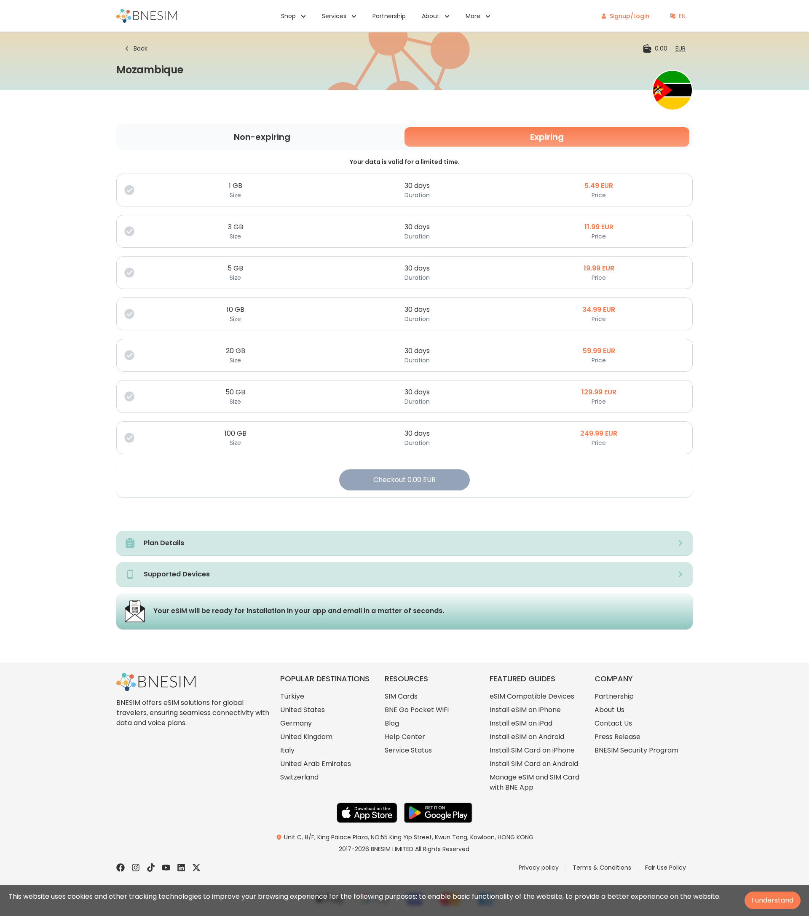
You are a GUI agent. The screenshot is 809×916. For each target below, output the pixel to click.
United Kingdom (306, 737)
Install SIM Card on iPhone (532, 750)
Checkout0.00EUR (404, 480)
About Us (609, 710)
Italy (287, 750)
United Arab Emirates (315, 764)
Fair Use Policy (665, 867)
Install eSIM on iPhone (525, 710)
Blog (392, 723)
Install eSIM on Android (527, 737)
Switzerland (299, 777)
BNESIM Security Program (636, 750)
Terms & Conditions (602, 867)
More (473, 16)
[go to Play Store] (438, 813)
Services (334, 16)
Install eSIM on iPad (521, 723)
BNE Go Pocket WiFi (417, 710)
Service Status (408, 750)
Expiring (547, 137)
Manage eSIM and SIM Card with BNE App (534, 782)
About (430, 16)
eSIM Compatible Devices (532, 696)
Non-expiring (262, 137)
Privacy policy (539, 867)
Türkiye (292, 696)
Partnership (389, 16)
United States (302, 710)
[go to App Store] (367, 813)
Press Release (617, 737)
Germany (296, 723)
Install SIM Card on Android (534, 764)
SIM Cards (401, 696)
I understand (772, 900)
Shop (288, 16)
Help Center (405, 737)
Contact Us (613, 723)
